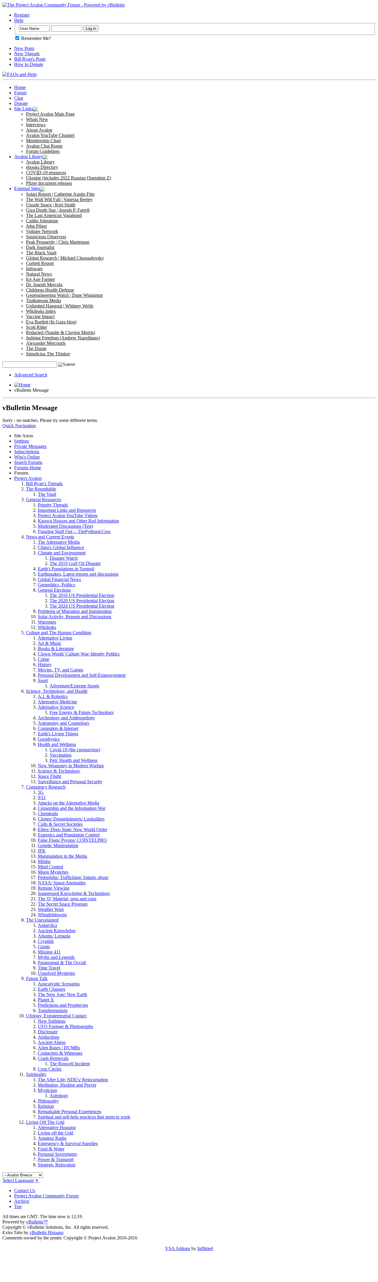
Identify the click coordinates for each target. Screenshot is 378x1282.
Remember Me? (35, 38)
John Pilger (36, 226)
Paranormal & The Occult (62, 962)
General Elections (54, 590)
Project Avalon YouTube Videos (67, 515)
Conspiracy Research (46, 786)
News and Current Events (50, 536)
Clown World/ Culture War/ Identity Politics (79, 653)
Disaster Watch (64, 558)
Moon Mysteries (53, 872)
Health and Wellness (57, 744)
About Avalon (39, 129)
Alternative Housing (57, 1127)
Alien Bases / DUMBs (59, 1047)
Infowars (34, 268)
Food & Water (51, 1148)
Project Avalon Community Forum (46, 1195)
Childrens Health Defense (50, 289)
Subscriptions (26, 451)
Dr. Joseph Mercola (44, 284)
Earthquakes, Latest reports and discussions (78, 574)
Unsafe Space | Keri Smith (50, 204)
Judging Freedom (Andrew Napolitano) (63, 337)
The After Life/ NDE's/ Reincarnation (73, 1079)
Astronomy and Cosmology (63, 723)
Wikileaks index (41, 311)
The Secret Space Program (62, 904)
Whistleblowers (52, 914)
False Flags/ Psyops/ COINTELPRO (72, 840)
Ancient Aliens (52, 1042)
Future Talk (37, 978)
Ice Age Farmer (40, 279)
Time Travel (49, 967)
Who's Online (27, 456)
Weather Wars (51, 909)
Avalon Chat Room (44, 145)
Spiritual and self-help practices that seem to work (84, 1116)
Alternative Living (55, 637)
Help (18, 20)
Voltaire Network (42, 231)
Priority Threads (53, 504)
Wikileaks (47, 627)
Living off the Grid (55, 1132)
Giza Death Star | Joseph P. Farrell (57, 210)
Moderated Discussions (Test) (65, 526)
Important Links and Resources (67, 510)
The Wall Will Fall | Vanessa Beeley (59, 199)
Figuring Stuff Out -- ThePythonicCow (74, 531)
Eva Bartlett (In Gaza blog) (51, 321)
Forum (20, 92)
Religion (46, 1106)
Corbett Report (40, 263)
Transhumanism (52, 1010)
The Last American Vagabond (54, 215)
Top (18, 1206)
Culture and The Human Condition (58, 632)
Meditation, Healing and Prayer (67, 1084)
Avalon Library (28, 156)
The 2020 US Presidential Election (82, 600)
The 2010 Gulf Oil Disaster (75, 563)
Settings (21, 440)
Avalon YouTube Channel (50, 135)
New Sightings (52, 1021)
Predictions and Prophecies (63, 1005)
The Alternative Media (59, 542)
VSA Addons (177, 1248)
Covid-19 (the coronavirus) (75, 749)
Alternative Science (56, 707)
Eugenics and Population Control (69, 834)
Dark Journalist (40, 247)
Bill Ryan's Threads (44, 483)
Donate (21, 103)
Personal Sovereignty (57, 1154)
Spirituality (36, 1074)
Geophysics (49, 739)
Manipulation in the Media (62, 856)
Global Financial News (59, 579)
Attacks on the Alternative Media (68, 802)
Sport (43, 680)
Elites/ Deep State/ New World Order (72, 829)
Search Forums (28, 462)
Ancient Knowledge (57, 930)
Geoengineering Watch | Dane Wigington (64, 295)
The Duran (36, 348)
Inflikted (205, 1248)
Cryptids (46, 941)
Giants (44, 946)
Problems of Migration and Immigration (75, 611)
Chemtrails (48, 813)
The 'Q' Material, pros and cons (67, 898)
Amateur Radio (52, 1138)
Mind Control (50, 866)
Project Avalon (28, 478)
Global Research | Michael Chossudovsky (65, 257)
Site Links (23, 108)
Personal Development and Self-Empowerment (82, 675)
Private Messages (30, 446)
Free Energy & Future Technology (82, 712)
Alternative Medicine (57, 701)
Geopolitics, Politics (56, 584)
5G (41, 792)
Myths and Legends (56, 957)
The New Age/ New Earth (62, 994)
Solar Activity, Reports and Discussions (74, 616)
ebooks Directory (42, 167)
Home (20, 87)
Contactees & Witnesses (60, 1053)
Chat (18, 98)
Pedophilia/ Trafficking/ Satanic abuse (73, 877)
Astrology (59, 1095)
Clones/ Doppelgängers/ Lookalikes (71, 818)
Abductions (48, 1037)
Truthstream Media (43, 300)
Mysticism (47, 1090)
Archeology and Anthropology (66, 717)
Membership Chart (43, 140)
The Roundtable (41, 488)
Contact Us (24, 1190)
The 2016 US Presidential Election (82, 595)
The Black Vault (41, 252)
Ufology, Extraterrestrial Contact (56, 1015)
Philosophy (48, 1100)
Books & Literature (56, 648)
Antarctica (47, 925)
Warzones (47, 621)
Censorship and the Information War (71, 808)
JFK (42, 850)
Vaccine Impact (40, 316)
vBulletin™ (37, 1221)
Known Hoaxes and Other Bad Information (78, 520)
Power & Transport (56, 1159)
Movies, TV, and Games (60, 669)
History (45, 664)
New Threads (27, 53)
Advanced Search (30, 374)
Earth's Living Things (58, 733)
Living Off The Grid (45, 1122)
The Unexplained (42, 919)
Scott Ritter (36, 327)
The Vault (47, 494)
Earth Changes (51, 989)
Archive (21, 1201)
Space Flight (49, 776)
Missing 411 (49, 951)
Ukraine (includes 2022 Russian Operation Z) (68, 177)
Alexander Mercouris (46, 343)
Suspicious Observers (46, 236)
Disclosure (48, 1031)
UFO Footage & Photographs (65, 1026)
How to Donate (28, 64)
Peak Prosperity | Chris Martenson (57, 242)
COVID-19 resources (46, 172)
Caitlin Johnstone (42, 220)
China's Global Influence (61, 547)
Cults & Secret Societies (60, 824)
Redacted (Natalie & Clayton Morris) (60, 332)
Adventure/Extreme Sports (74, 685)
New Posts (24, 48)
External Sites (27, 188)
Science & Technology (59, 770)
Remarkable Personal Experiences (69, 1111)
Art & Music (49, 643)
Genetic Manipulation (58, 845)
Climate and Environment (62, 552)
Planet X (46, 999)
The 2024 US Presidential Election (82, 605)
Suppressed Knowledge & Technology (74, 893)
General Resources (43, 499)
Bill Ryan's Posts (29, 58)
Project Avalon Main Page (50, 113)
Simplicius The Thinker (48, 353)
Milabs (44, 861)
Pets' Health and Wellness (73, 760)
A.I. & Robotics (53, 696)
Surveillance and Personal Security (70, 781)
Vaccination (60, 754)
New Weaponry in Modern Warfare (71, 765)
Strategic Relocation (56, 1164)
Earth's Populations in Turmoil (66, 568)
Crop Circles (49, 1068)
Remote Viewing (53, 888)
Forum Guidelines (43, 151)
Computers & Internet (58, 728)
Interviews (35, 124)
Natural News (39, 273)
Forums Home (27, 467)
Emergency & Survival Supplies (68, 1143)
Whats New (37, 119)
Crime (43, 659)
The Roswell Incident (70, 1063)
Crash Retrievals (53, 1058)
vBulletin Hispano (46, 1232)
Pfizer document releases (49, 183)
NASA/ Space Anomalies (62, 882)
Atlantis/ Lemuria (54, 935)
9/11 (42, 797)
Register (22, 14)
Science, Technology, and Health (56, 691)
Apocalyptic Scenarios (59, 983)
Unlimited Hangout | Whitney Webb (59, 305)
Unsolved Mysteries (56, 973)
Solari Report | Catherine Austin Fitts (60, 194)
